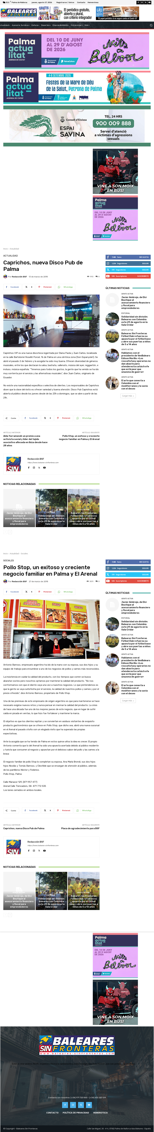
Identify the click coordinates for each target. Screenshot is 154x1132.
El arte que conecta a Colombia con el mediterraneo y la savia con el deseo (134, 384)
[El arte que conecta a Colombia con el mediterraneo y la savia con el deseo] (112, 383)
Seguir (145, 263)
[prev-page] (5, 532)
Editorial (51, 512)
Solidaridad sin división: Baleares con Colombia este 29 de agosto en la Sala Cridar (51, 519)
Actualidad (14, 248)
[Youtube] (149, 2)
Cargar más (127, 396)
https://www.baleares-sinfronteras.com (43, 462)
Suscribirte (143, 276)
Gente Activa (19, 510)
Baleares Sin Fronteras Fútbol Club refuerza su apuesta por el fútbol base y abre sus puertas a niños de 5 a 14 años (83, 518)
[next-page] (10, 532)
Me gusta (144, 257)
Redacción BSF (19, 277)
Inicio (5, 248)
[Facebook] (138, 2)
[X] (146, 2)
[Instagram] (142, 2)
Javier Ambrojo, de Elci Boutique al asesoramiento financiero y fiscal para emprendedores (19, 518)
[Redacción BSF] (5, 277)
